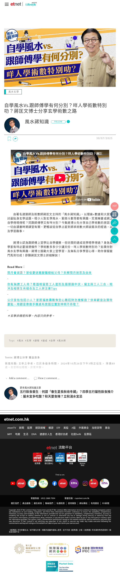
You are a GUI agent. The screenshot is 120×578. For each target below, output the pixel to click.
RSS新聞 (105, 503)
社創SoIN (76, 434)
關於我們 (15, 503)
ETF (58, 427)
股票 (29, 427)
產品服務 (26, 503)
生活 (25, 434)
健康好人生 (46, 434)
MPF (9, 434)
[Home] (15, 4)
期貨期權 (40, 427)
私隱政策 (61, 503)
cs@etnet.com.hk (82, 498)
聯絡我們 (49, 503)
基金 (107, 427)
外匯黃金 (84, 427)
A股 (74, 427)
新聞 (21, 427)
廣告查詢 (38, 503)
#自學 (52, 340)
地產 (17, 434)
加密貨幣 (97, 427)
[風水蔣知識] (12, 125)
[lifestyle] (30, 4)
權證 (50, 427)
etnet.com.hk (16, 419)
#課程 (36, 340)
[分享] (15, 138)
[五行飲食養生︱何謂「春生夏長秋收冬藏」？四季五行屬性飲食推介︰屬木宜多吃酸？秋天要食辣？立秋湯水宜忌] (12, 393)
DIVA (34, 434)
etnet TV (11, 427)
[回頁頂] (114, 239)
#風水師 (61, 340)
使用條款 (72, 503)
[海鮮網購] (114, 214)
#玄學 (28, 340)
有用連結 (95, 503)
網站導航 (83, 503)
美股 (65, 427)
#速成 (44, 340)
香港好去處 (61, 434)
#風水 (20, 340)
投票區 (88, 434)
